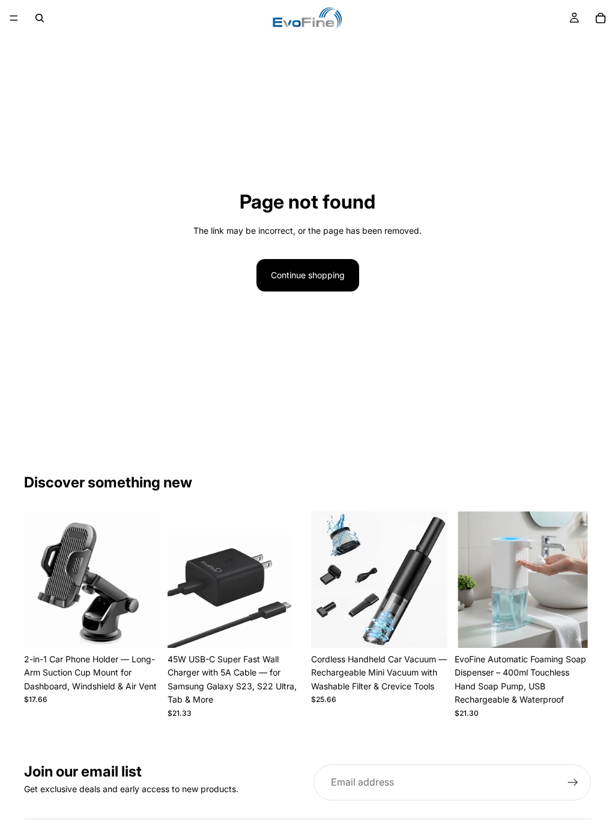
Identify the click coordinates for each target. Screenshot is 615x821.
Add (152, 629)
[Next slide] (147, 580)
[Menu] (14, 18)
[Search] (39, 18)
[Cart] (600, 18)
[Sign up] (573, 782)
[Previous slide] (37, 580)
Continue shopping (308, 275)
